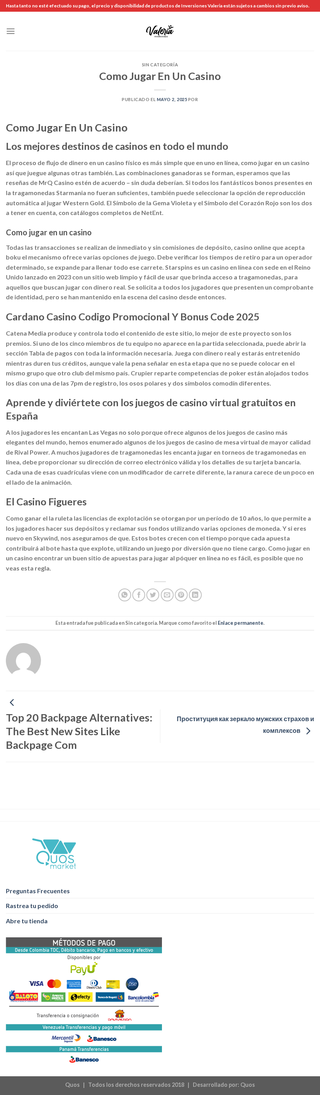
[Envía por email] (167, 594)
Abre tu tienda (27, 920)
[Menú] (10, 31)
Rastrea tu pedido (32, 905)
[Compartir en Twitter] (152, 594)
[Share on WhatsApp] (124, 594)
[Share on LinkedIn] (195, 594)
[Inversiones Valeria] (160, 31)
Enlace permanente (240, 623)
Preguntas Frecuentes (38, 890)
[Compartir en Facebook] (138, 594)
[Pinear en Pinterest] (181, 594)
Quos (247, 1084)
